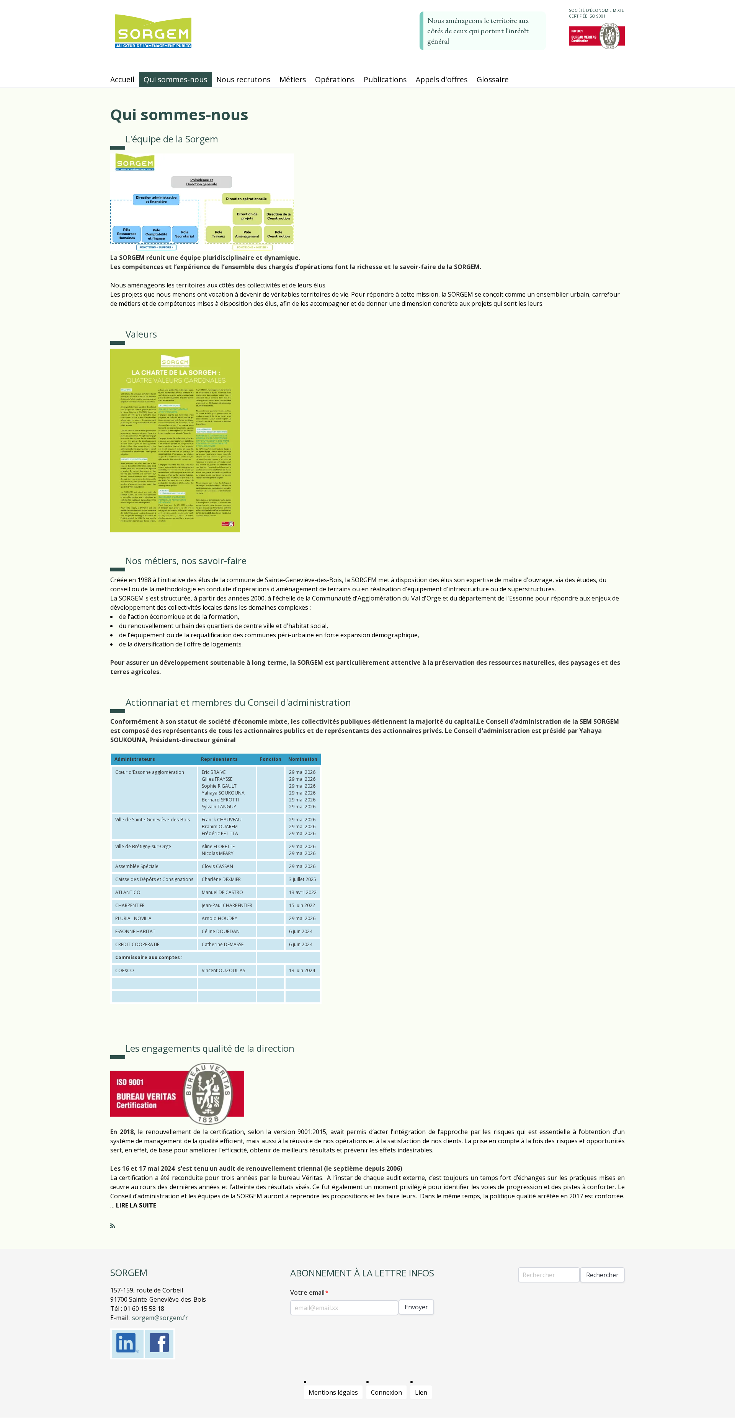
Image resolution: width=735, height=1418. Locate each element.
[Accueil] (153, 48)
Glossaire (493, 79)
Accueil (122, 79)
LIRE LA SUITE (136, 1205)
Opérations (334, 79)
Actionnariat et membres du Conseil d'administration (238, 702)
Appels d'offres (441, 79)
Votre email (307, 1292)
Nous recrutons (243, 79)
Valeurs (141, 334)
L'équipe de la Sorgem (172, 138)
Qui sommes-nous (175, 79)
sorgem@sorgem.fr (160, 1318)
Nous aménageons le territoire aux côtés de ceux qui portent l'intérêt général (478, 30)
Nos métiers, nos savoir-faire (186, 560)
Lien (421, 1392)
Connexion (386, 1392)
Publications (385, 79)
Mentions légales (333, 1392)
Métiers (292, 79)
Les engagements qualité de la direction (210, 1048)
